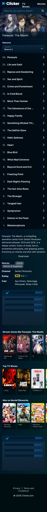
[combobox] (24, 11)
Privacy (16, 488)
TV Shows (26, 5)
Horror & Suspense (12, 266)
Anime (19, 263)
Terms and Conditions (26, 489)
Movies (41, 3)
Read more (23, 256)
